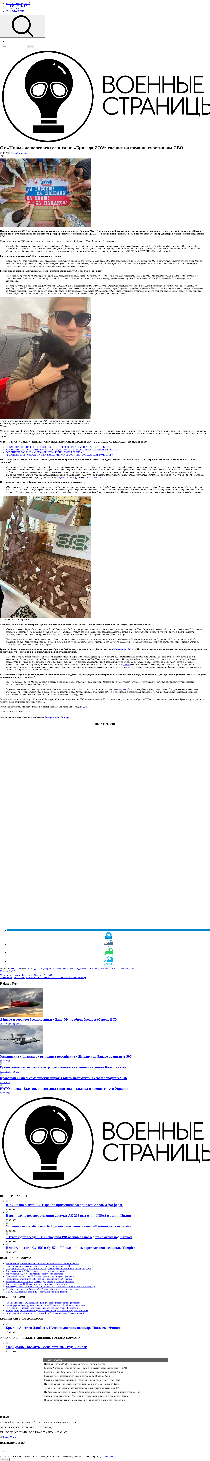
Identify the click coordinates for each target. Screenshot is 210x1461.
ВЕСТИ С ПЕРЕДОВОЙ (18, 3)
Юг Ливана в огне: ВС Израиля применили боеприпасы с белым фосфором (64, 1205)
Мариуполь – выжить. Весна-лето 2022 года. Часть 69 (26, 975)
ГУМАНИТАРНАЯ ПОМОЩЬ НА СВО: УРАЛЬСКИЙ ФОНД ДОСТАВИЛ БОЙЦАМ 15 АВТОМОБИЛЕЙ (59, 455)
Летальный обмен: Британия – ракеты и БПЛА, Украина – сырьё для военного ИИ (46, 1313)
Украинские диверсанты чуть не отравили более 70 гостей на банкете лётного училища (43, 977)
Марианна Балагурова (55, 968)
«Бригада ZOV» (35, 968)
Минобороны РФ (122, 649)
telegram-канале (64, 477)
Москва (70, 968)
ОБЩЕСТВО (12, 8)
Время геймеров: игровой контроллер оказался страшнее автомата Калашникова (63, 1067)
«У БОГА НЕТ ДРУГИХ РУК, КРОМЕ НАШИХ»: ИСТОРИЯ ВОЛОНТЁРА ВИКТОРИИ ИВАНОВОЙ (57, 447)
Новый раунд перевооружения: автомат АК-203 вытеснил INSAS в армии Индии (68, 1215)
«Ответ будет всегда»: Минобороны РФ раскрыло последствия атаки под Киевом (69, 1237)
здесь (85, 706)
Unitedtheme (107, 1456)
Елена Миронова (19, 153)
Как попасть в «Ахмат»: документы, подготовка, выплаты (34, 1274)
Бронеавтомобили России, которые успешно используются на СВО (39, 1266)
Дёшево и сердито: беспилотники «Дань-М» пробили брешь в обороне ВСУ (58, 1019)
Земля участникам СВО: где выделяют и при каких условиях (35, 1271)
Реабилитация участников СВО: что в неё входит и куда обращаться (39, 1279)
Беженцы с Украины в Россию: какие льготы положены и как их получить (42, 1263)
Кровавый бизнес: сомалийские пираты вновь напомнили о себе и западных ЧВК (63, 1078)
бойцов (126, 664)
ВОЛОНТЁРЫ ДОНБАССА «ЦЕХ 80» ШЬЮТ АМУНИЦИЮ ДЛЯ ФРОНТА (44, 452)
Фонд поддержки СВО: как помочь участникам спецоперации (36, 1284)
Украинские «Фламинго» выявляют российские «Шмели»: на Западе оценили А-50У (66, 1056)
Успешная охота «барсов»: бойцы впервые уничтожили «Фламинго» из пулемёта (68, 1226)
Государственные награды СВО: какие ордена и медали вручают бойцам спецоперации (48, 1268)
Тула (131, 968)
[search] (22, 26)
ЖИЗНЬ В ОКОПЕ (15, 11)
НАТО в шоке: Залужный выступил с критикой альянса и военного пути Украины (64, 1088)
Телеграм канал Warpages (57, 717)
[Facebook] (7, 1451)
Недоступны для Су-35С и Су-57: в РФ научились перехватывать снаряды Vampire (70, 1248)
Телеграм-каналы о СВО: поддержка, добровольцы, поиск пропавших (40, 1281)
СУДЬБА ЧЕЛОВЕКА (16, 6)
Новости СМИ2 (7, 971)
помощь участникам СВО (102, 968)
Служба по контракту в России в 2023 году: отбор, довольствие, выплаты (42, 1289)
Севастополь (122, 968)
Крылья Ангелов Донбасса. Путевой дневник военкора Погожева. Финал (63, 1328)
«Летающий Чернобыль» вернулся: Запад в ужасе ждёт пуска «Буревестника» (44, 1308)
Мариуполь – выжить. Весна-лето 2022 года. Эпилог (46, 1347)
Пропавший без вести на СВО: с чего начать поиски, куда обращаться (40, 1276)
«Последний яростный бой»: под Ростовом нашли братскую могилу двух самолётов (47, 1310)
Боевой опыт (15, 968)
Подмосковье (82, 968)
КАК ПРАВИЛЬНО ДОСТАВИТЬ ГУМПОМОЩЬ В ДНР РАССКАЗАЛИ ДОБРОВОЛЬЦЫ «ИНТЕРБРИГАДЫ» (62, 449)
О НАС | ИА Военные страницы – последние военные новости (37, 1292)
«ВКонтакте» (94, 477)
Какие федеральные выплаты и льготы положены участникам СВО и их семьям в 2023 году (51, 1286)
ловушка (122, 689)
